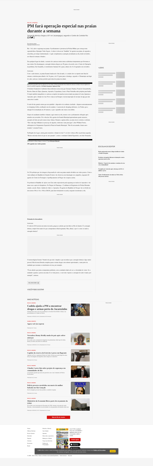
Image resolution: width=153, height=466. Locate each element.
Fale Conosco (63, 455)
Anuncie (70, 455)
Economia (29, 443)
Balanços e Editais (47, 438)
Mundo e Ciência (47, 428)
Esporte (29, 438)
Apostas (45, 433)
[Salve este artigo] (34, 38)
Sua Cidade (45, 431)
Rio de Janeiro (32, 22)
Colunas (29, 440)
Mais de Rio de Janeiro (58, 417)
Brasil (28, 446)
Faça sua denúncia (47, 440)
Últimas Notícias (31, 431)
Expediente (55, 455)
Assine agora (75, 439)
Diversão (29, 436)
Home (28, 428)
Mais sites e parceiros (48, 436)
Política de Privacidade (45, 444)
